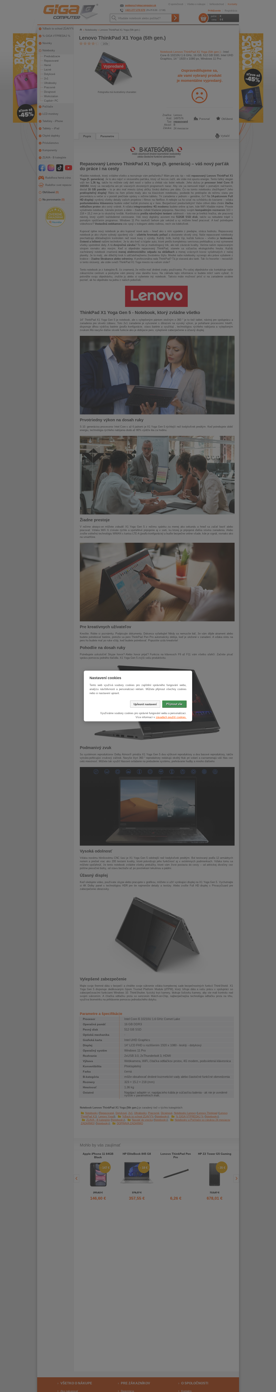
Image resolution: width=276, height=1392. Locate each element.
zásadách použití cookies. (171, 717)
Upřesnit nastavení (145, 704)
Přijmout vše (174, 704)
